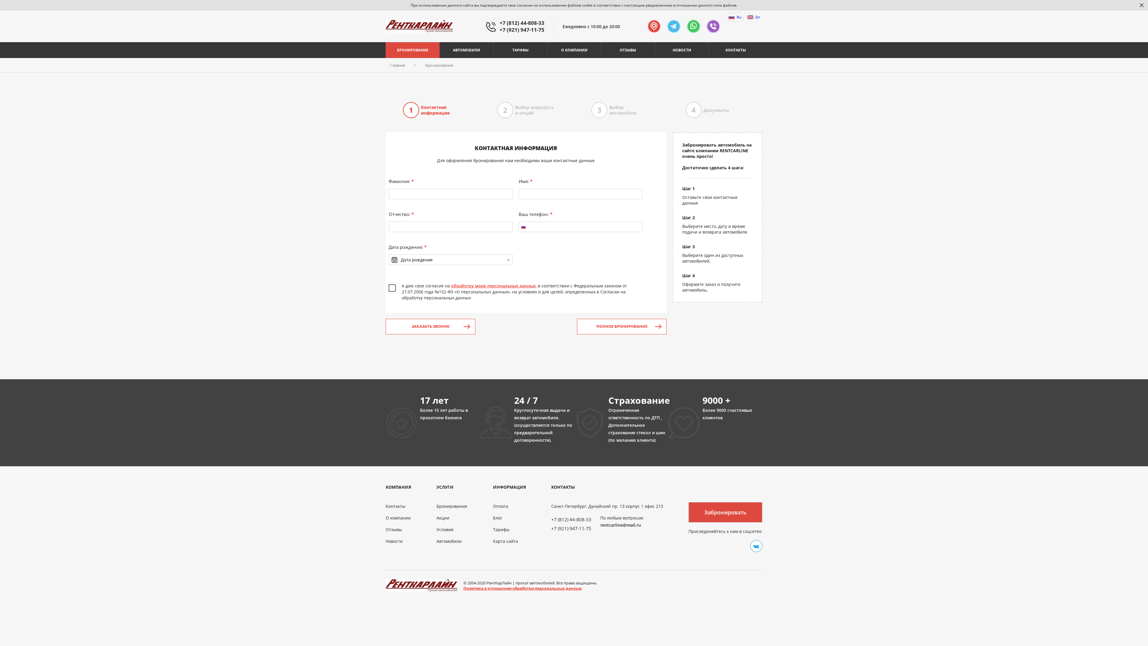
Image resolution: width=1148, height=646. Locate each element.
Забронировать (725, 512)
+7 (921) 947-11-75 (522, 29)
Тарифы (520, 50)
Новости (682, 50)
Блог (497, 518)
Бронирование (412, 50)
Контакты (736, 50)
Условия (445, 529)
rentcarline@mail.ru (620, 525)
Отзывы (628, 50)
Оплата (500, 506)
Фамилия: (401, 181)
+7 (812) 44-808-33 (522, 22)
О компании (574, 50)
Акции (442, 518)
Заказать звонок (431, 326)
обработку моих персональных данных (493, 286)
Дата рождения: (408, 247)
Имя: (525, 181)
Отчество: (401, 214)
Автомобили (466, 50)
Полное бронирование (622, 326)
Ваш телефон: (535, 214)
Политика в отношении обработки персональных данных (522, 588)
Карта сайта (505, 541)
